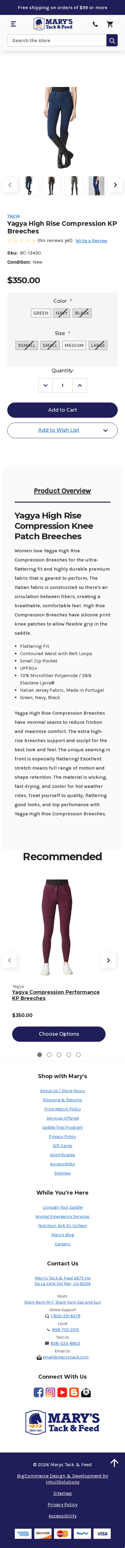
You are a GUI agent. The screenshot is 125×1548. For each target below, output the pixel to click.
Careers (62, 1244)
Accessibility (62, 1164)
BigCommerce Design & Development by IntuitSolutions (62, 1479)
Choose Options (59, 1034)
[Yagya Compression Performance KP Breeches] (59, 927)
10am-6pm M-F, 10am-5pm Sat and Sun (62, 1302)
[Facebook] (38, 1392)
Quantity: (63, 370)
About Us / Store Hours (62, 1090)
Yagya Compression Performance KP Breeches (56, 995)
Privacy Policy (62, 1136)
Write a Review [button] (91, 241)
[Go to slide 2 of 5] (49, 1054)
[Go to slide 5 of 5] (78, 1054)
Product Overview (62, 490)
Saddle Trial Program (62, 1127)
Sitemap (62, 1173)
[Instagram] (50, 1392)
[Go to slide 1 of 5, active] (39, 1054)
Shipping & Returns (62, 1099)
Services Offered (63, 1118)
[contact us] (95, 24)
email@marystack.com (66, 1357)
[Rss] (74, 1392)
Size (62, 333)
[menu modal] (13, 24)
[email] (86, 1392)
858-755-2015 (65, 1329)
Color (62, 301)
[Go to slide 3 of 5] (59, 1054)
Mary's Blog (62, 1234)
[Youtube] (62, 1392)
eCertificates (62, 1154)
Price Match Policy (62, 1109)
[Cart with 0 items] (110, 24)
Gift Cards (63, 1145)
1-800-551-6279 (65, 1316)
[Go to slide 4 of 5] (68, 1054)
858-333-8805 (65, 1343)
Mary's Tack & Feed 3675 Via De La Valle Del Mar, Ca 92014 (63, 1281)
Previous (9, 185)
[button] (114, 1462)
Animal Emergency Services (62, 1216)
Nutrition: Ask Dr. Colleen (62, 1225)
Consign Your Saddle (63, 1207)
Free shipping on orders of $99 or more (62, 7)
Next (115, 185)
